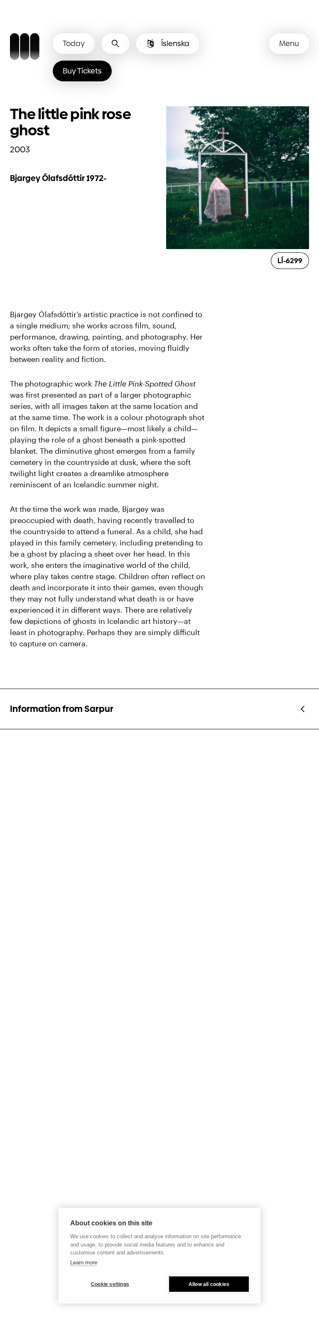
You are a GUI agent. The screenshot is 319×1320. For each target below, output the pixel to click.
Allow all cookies (209, 1284)
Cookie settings (110, 1284)
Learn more (83, 1262)
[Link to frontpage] (24, 47)
